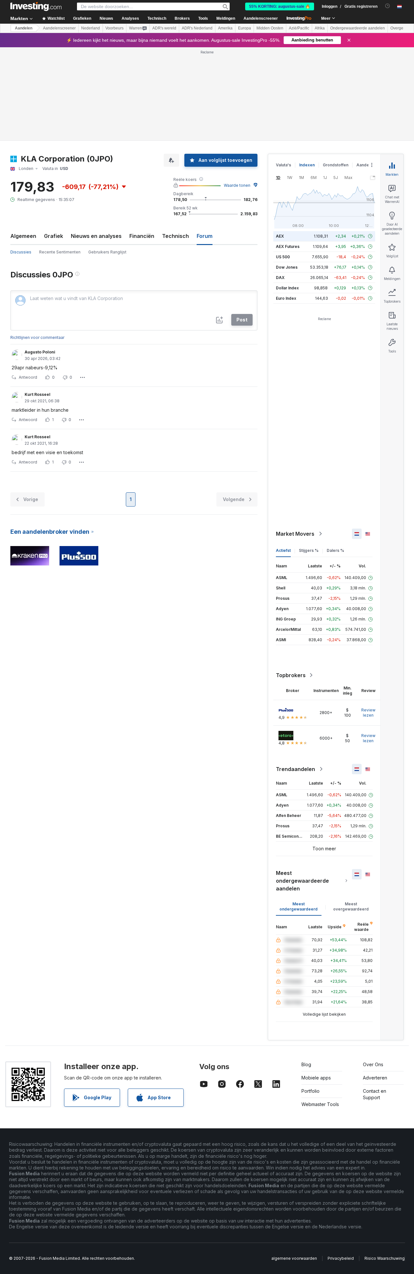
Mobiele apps (316, 1077)
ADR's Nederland (197, 28)
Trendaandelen (295, 769)
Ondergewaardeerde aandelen (357, 28)
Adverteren (375, 1077)
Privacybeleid (341, 1258)
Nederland (90, 28)
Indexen (307, 164)
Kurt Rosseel (37, 394)
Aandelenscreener (261, 18)
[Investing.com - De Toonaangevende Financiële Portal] (35, 6)
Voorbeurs (114, 28)
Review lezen (368, 713)
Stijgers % (309, 550)
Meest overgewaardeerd (351, 906)
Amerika (225, 28)
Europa (244, 28)
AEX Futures (288, 246)
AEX (280, 236)
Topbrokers (291, 675)
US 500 (283, 256)
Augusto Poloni (40, 352)
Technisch (175, 236)
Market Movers (295, 534)
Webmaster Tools (320, 1104)
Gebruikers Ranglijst (107, 252)
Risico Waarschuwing (385, 1258)
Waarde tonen (237, 185)
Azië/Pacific (299, 28)
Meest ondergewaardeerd (298, 906)
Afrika (320, 28)
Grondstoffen (335, 164)
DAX (280, 277)
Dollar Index (287, 287)
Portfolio (310, 1091)
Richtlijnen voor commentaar (37, 337)
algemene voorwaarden (294, 1258)
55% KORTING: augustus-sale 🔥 (279, 6)
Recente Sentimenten (60, 252)
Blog (306, 1064)
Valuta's (283, 164)
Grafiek (53, 236)
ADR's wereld (164, 28)
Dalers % (335, 550)
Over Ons (373, 1064)
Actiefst (283, 550)
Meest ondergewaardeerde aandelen (302, 881)
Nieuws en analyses (96, 236)
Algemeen (23, 236)
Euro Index (286, 298)
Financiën (141, 236)
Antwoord (28, 377)
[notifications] (387, 6)
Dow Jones (287, 267)
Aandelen (23, 28)
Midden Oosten (269, 28)
